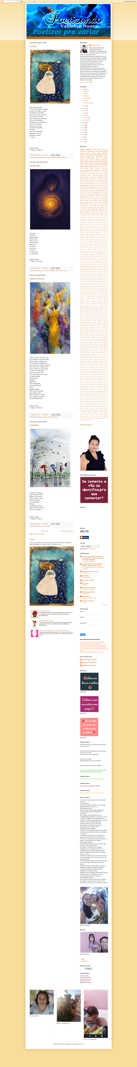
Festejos (86, 193)
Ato (87, 224)
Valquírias (86, 372)
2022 (83, 130)
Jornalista (102, 295)
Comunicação (97, 161)
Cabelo (87, 234)
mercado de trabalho (96, 404)
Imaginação (83, 195)
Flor (87, 281)
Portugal (82, 333)
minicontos (105, 404)
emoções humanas (103, 389)
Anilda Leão (94, 220)
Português (87, 333)
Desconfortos (99, 256)
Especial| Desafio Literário (46, 620)
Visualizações (101, 205)
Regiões (82, 345)
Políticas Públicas (94, 332)
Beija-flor (92, 227)
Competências (96, 244)
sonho (91, 185)
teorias (97, 416)
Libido (101, 298)
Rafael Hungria (89, 342)
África (98, 185)
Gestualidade (87, 284)
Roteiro (87, 203)
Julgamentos (91, 296)
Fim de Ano (105, 279)
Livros (98, 198)
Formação (102, 281)
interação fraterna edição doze (87, 398)
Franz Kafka (86, 283)
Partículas (105, 320)
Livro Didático (92, 301)
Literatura (45, 417)
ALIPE (106, 215)
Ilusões (106, 193)
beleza (106, 180)
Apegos (106, 220)
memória (106, 403)
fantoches (91, 393)
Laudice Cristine (98, 197)
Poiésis (81, 332)
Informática (93, 293)
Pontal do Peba (103, 332)
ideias (92, 396)
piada (97, 409)
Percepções (83, 327)
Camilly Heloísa (99, 234)
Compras (91, 246)
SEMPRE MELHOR (99, 352)
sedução (106, 413)
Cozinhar (106, 249)
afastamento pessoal (93, 376)
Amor (106, 219)
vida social (90, 418)
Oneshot (92, 318)
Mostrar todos (105, 604)
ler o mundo (99, 399)
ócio (90, 420)
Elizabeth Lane (95, 264)
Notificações (95, 315)
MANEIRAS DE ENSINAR (89, 662)
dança (101, 181)
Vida (98, 165)
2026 (83, 89)
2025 (83, 123)
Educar (82, 192)
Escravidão (97, 268)
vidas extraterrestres (98, 418)
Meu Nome (105, 308)
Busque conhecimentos (102, 230)
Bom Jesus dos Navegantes (100, 229)
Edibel (98, 262)
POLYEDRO (85, 576)
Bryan (86, 230)
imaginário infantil (103, 396)
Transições (89, 367)
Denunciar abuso (86, 425)
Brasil (98, 155)
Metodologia (94, 308)
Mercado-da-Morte (103, 306)
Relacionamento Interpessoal (91, 345)
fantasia (82, 183)
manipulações (104, 401)
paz (86, 165)
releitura (82, 156)
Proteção (87, 340)
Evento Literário (88, 273)
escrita (101, 165)
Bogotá (86, 229)
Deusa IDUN (83, 257)
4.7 (96, 215)
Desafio (95, 190)
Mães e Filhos (104, 311)
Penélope (92, 325)
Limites (86, 198)
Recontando (90, 344)
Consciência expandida (98, 247)
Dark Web (86, 254)
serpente (82, 414)
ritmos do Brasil (98, 413)
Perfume (88, 327)
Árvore (81, 420)
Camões (106, 234)
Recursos (96, 344)
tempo (87, 160)
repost (81, 214)
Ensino (85, 192)
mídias (106, 183)
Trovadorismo (97, 180)
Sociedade (82, 170)
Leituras (98, 298)
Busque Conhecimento (93, 175)
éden (88, 420)
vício (104, 418)
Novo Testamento (92, 317)
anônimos (94, 207)
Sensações (93, 165)
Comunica (82, 247)
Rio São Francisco (98, 349)
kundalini (86, 171)
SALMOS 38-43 (90, 352)
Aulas (99, 224)
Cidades (92, 239)
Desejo (99, 190)
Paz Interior (91, 323)
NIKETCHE (90, 313)
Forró (106, 281)
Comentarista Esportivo (98, 242)
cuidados (90, 384)
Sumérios (105, 362)
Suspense (82, 364)
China (85, 239)
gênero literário (100, 394)
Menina (96, 306)
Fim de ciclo (83, 281)
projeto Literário (96, 411)
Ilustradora (87, 291)
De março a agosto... (88, 103)
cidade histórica (100, 381)
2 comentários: (44, 155)
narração (86, 408)
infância (105, 165)
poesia (82, 153)
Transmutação (104, 203)
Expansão (105, 274)
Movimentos (97, 310)
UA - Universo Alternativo (93, 369)
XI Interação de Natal (45, 611)
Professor (82, 337)
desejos (106, 170)
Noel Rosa (50, 417)
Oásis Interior (83, 320)
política (87, 212)
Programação (83, 338)
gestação (94, 394)
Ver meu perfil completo (86, 82)
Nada (94, 313)
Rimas (42, 526)
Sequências (92, 355)
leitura (81, 166)
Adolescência (104, 217)
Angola (106, 173)
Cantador (82, 236)
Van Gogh (91, 372)
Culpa (81, 252)
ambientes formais (103, 376)
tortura (81, 418)
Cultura (106, 156)
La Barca (103, 296)
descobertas (100, 170)
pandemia (105, 171)
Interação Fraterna (89, 197)
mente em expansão (85, 404)
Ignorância (82, 291)
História (86, 163)
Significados (86, 357)
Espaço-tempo (96, 269)
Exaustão (45, 270)
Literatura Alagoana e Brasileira (88, 300)
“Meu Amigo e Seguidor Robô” (89, 598)
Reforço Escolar (84, 180)
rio (93, 413)
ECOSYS (94, 262)
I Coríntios (96, 290)
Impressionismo (91, 195)
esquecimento (99, 391)
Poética (102, 333)
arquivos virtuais (88, 377)
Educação (88, 156)
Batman (87, 227)
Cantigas (87, 236)
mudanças (100, 210)
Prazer (106, 333)
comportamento (103, 163)
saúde (81, 185)
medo (99, 183)
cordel (93, 181)
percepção (93, 409)
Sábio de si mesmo (90, 364)
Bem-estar (97, 227)
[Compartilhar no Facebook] (57, 155)
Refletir (101, 344)
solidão (91, 166)
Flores (89, 281)
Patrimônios (105, 322)
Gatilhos (57, 270)
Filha (91, 279)
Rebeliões (105, 342)
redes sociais (99, 212)
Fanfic (81, 278)
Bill (90, 188)
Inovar (98, 293)
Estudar (86, 271)
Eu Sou (104, 271)
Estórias (95, 271)
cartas (98, 207)
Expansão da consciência (86, 276)
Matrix (88, 306)
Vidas (96, 163)
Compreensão (97, 246)
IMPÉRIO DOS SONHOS (89, 665)
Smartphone (83, 360)
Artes (106, 222)
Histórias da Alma (103, 288)
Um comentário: (45, 414)
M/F (92, 305)
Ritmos (106, 349)
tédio (105, 214)
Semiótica (82, 355)
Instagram (98, 195)
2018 (83, 139)
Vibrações (102, 372)
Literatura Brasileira (103, 300)
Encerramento (93, 266)
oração (86, 161)
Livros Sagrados (101, 301)
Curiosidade (86, 252)
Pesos (99, 327)
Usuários (97, 371)
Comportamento (104, 244)
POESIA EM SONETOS (88, 592)
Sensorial (87, 355)
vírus (106, 418)
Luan (86, 303)
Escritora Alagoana (84, 269)
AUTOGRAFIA (83, 217)
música (82, 161)
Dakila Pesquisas (103, 175)
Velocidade (97, 372)
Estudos (91, 271)
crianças (89, 208)
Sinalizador (34, 165)
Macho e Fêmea (98, 305)
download (86, 389)
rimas (65, 270)
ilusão (83, 210)
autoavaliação (87, 379)
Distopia (90, 259)
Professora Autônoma (96, 337)
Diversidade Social (97, 259)
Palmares (99, 320)
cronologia (85, 384)
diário (102, 387)
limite (88, 401)
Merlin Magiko (83, 308)
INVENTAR (85, 584)
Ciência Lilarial (100, 241)
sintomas (92, 414)
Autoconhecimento (103, 166)
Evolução (95, 274)
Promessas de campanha (94, 338)
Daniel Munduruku (100, 252)
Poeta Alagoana (99, 330)
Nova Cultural (101, 315)
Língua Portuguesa (85, 305)
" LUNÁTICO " (85, 593)
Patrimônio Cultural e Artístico (93, 322)
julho (84, 106)
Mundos (53, 157)
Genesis (82, 284)
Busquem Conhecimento (86, 232)
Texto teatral (99, 366)
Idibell (106, 290)
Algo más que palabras (88, 587)
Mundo (102, 310)
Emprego (82, 266)
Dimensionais (104, 155)
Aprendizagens (83, 222)
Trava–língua (83, 369)
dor (97, 158)
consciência (88, 181)
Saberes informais (90, 354)
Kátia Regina (98, 296)
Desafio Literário (89, 168)
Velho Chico (89, 205)
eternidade (105, 391)
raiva (106, 411)
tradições (85, 418)
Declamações (99, 254)
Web (106, 205)
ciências (82, 382)
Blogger (81, 1044)
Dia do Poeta (98, 257)
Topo (83, 959)
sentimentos (99, 156)
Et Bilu (101, 192)
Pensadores (87, 325)
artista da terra (99, 377)
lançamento (92, 183)
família (81, 171)
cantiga (95, 170)
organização (83, 409)
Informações (88, 293)
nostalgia (101, 408)
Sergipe (97, 355)
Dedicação (105, 254)
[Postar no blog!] (53, 155)
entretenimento (83, 391)
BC (88, 188)
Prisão (94, 335)
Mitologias (105, 200)
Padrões (94, 320)
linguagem (105, 153)
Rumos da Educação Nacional (100, 350)
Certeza (103, 237)
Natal (81, 178)
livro (96, 183)
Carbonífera (93, 236)
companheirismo (88, 382)
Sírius (102, 364)
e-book (96, 389)
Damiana (93, 252)
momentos (95, 406)
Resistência (96, 347)
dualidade (91, 389)
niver (101, 171)
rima (85, 214)
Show (81, 357)
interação (86, 183)
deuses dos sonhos (96, 387)
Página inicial (44, 531)
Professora (87, 337)
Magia (106, 198)
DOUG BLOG (85, 596)
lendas (91, 210)
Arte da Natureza (100, 222)
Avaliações (88, 225)
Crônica (87, 153)
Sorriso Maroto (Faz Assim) (86, 362)
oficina (106, 408)
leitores (93, 399)
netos (97, 408)
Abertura (90, 217)
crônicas (82, 165)
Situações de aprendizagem (101, 359)
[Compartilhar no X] (55, 155)
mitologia (82, 406)
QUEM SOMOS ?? (86, 577)
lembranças (91, 171)
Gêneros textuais (99, 284)
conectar (95, 382)
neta (90, 408)
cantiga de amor (88, 381)
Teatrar (81, 366)
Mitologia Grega (88, 200)
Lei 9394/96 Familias (90, 298)
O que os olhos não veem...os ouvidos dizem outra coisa (54, 630)
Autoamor (95, 166)
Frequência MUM (94, 283)
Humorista (91, 290)
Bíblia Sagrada (95, 232)
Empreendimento (104, 264)
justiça (89, 399)
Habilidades (82, 286)
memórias (95, 210)
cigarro (106, 381)
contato (106, 382)
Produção (105, 335)
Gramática (39, 417)
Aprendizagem (83, 175)
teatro (94, 185)
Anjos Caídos (100, 220)
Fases (81, 193)
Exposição (94, 276)
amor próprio (88, 207)
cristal (81, 384)
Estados (103, 269)
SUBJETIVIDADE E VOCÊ (89, 659)
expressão (85, 393)
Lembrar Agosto (86, 573)
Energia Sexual (100, 266)
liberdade (97, 160)
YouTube (82, 207)
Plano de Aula (100, 328)
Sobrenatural (59, 157)
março (85, 115)
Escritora (86, 176)
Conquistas (88, 247)
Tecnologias (91, 180)
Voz (99, 374)
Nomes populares (84, 315)
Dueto (106, 190)
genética (90, 394)
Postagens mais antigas (67, 531)
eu (100, 158)
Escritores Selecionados (87, 158)
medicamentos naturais (85, 403)
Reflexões (82, 203)
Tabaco (106, 364)
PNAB (89, 320)
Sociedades (101, 360)
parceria (88, 409)
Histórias (96, 288)
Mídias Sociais (83, 313)
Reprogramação (89, 347)
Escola (81, 176)
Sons (98, 203)
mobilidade (87, 406)
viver (88, 165)
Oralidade (96, 318)
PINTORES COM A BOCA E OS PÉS (92, 178)
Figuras (87, 279)
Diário (103, 259)
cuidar (94, 384)
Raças (95, 342)
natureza (97, 171)
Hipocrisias (101, 193)
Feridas (92, 278)
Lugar (88, 303)
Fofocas (93, 281)
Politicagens (87, 332)
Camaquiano (92, 234)
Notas (90, 315)
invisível (87, 210)
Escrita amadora (104, 268)
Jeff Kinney (90, 295)
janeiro (85, 120)
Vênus (102, 374)
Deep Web (82, 256)
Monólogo (82, 310)
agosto (85, 91)
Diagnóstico (40, 270)
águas (84, 420)
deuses (89, 387)
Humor (86, 290)
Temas (85, 366)
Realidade (105, 202)
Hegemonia (98, 286)
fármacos (85, 394)
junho (85, 108)
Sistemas (94, 203)
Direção (86, 259)
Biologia (82, 229)
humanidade (87, 396)
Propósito (82, 340)
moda (91, 406)
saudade (82, 155)
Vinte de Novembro (93, 374)
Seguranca (99, 354)
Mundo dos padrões (90, 311)
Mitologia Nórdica (97, 200)
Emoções (97, 168)
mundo (96, 151)
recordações (83, 413)
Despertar (105, 256)
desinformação (83, 387)
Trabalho (106, 366)
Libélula (106, 298)
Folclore (98, 281)
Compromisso (104, 246)
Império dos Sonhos (95, 291)
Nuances (99, 317)
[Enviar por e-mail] (52, 155)
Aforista (86, 219)
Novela (85, 317)
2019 (83, 137)
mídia (102, 183)
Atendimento (83, 224)
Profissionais (105, 337)
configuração (100, 382)
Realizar (100, 342)
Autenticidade (104, 224)
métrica (81, 408)
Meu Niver (100, 308)
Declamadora (92, 254)
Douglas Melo (83, 262)
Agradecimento (92, 219)
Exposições (100, 276)
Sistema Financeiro (93, 357)
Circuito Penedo (86, 241)
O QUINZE (86, 318)
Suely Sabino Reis (98, 362)
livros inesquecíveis (95, 401)
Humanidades (100, 176)
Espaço (91, 269)
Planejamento (92, 328)
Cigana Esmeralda (99, 239)
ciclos (94, 381)
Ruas (90, 203)
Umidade (33, 425)
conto (86, 155)
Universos (82, 205)
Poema (92, 202)
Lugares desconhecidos (96, 303)
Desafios (87, 256)
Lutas (102, 198)
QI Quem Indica (98, 340)
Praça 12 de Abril (84, 335)
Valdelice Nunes (95, 45)
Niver (97, 313)
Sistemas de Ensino (88, 359)
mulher (99, 149)
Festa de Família (98, 278)
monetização (102, 406)
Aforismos (82, 219)
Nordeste (91, 163)
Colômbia (91, 242)
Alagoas (90, 161)
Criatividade (82, 251)
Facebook (105, 276)
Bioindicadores (104, 227)
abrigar (85, 376)
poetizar (88, 149)
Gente (81, 163)
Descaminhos (93, 256)
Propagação (105, 338)
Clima (87, 242)
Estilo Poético (92, 176)
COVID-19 (82, 234)
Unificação (87, 371)
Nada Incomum (36, 278)
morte (106, 406)
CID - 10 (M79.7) (103, 232)
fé (107, 149)
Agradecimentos (93, 186)
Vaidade (101, 371)
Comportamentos (84, 246)
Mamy (106, 176)
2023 (83, 127)
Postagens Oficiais (94, 333)
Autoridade (82, 225)
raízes (93, 173)
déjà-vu (97, 208)
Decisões (91, 190)
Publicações (92, 340)
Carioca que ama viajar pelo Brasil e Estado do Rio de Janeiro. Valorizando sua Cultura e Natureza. (93, 558)
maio (84, 110)
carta (83, 181)
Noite (106, 313)
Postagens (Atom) (39, 534)
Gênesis (106, 284)
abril (84, 113)
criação (93, 208)
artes (94, 377)
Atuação (96, 224)
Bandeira (82, 227)
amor (103, 149)
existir (81, 393)
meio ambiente (99, 403)
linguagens (104, 160)
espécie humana (91, 391)
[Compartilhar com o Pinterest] (59, 155)
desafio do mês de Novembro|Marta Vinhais (96, 386)
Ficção (83, 279)
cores (85, 208)
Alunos (99, 186)
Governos (93, 284)
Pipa (87, 328)
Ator (89, 224)
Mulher (81, 202)
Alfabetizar (102, 219)
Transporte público (97, 367)
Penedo (92, 160)
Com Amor (98, 188)
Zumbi (81, 376)
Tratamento (105, 367)
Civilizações (93, 241)
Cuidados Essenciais (102, 251)
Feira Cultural (86, 278)
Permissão (86, 202)
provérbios (102, 411)
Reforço (106, 344)
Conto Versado (88, 249)
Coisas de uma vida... (88, 601)
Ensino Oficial (87, 268)
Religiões (105, 345)
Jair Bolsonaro (83, 295)
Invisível (61, 270)
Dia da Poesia (90, 257)
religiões (86, 166)
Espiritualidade (96, 192)
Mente (81, 200)
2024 (83, 125)
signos (86, 414)
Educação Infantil (88, 264)
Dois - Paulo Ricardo (94, 261)
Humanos (82, 290)
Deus (103, 190)
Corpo (81, 168)
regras (106, 212)
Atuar (92, 224)
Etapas (99, 271)
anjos (91, 170)
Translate (93, 549)
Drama (89, 262)
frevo (106, 393)
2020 (83, 134)
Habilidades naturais (90, 286)
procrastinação (88, 411)
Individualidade (104, 291)
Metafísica (89, 308)
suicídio (93, 416)
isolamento (105, 398)
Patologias (82, 322)
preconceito (92, 212)
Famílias (106, 192)
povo (89, 173)
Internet (102, 293)
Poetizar (55, 417)
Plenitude (93, 330)
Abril (94, 217)
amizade (93, 153)
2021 (83, 132)
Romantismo (83, 350)
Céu (90, 252)
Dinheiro (82, 259)
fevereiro (85, 117)
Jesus (95, 295)
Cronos (95, 251)
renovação (89, 413)
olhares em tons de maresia (90, 571)
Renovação (82, 347)
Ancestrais (88, 220)
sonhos (92, 214)
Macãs (106, 305)
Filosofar (95, 279)
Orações (101, 318)
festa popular (97, 393)
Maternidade (83, 306)
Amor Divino (83, 220)
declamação (99, 384)
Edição (102, 262)
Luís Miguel (105, 303)
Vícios (106, 374)
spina (97, 173)
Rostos (87, 350)
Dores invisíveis (104, 261)
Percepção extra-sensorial (101, 325)
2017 (83, 141)
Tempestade (47, 526)
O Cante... (84, 602)
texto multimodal (104, 416)
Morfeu (86, 310)
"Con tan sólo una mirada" (88, 589)
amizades (87, 170)
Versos (95, 205)
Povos (100, 202)
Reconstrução (83, 344)
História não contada (89, 288)
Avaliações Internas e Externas (100, 225)
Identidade (101, 290)
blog (81, 181)
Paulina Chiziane (84, 323)
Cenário (33, 46)
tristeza (102, 214)
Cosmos (100, 249)
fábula (81, 394)
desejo (99, 153)
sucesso (89, 416)
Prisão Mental (99, 335)
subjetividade (83, 416)
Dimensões (42, 157)
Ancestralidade (83, 188)
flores (103, 393)
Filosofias (99, 279)
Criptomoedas (89, 251)
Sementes (105, 354)
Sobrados (88, 360)
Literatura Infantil (92, 198)
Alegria (97, 219)
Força (81, 283)
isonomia (82, 399)
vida (82, 149)
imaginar (96, 396)
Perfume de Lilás (94, 327)
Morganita (91, 310)
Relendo (101, 345)
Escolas (92, 268)
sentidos (88, 214)
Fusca (99, 283)
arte (93, 156)
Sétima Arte (98, 364)
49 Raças (100, 215)
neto (94, 408)
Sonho (64, 157)
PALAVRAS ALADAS (88, 580)
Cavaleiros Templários (89, 237)
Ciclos (88, 239)
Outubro (106, 318)
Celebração (97, 237)
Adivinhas (98, 217)
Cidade (93, 188)
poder (101, 409)
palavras (82, 212)
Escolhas (90, 192)
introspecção (99, 398)
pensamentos (83, 173)
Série (94, 149)
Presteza (91, 335)
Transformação (83, 367)
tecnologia (97, 214)
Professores (105, 168)
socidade (105, 414)
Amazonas (105, 186)
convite (82, 208)
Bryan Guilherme (92, 230)
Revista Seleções (84, 349)
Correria (95, 249)
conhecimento (104, 207)
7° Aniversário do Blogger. (88, 561)
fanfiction (105, 181)
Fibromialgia (51, 270)
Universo (93, 371)
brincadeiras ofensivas (96, 379)
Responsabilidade (103, 347)
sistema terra (98, 414)
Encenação (48, 157)
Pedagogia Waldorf (98, 323)
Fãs (102, 283)
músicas (106, 210)
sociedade (90, 151)
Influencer (82, 293)
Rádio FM (82, 352)
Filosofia (90, 193)
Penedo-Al (105, 178)
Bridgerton (82, 230)
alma (103, 180)
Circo (81, 241)
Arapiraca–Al (90, 222)
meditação (93, 403)
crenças (97, 181)
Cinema (106, 239)
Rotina (91, 350)
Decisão (86, 190)
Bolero (90, 229)
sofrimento (86, 185)
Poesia (38, 526)
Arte (38, 157)
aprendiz (82, 377)
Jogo (98, 295)
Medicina (92, 306)
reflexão (90, 155)
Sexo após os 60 (103, 355)
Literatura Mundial (84, 301)
